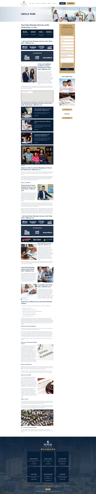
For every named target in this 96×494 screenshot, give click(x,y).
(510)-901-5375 (34, 463)
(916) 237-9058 (48, 463)
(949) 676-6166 (48, 480)
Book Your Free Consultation (71, 3)
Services (38, 3)
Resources (49, 3)
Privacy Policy (55, 491)
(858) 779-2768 (62, 479)
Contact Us (55, 3)
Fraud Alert (48, 489)
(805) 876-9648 (34, 479)
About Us (33, 3)
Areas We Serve (43, 3)
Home (30, 3)
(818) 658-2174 (62, 463)
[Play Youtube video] (37, 154)
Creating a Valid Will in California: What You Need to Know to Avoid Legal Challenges (67, 102)
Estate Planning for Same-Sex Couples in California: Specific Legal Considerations (66, 88)
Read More (61, 90)
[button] (36, 115)
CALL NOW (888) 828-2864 (62, 3)
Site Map (58, 491)
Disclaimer (50, 491)
